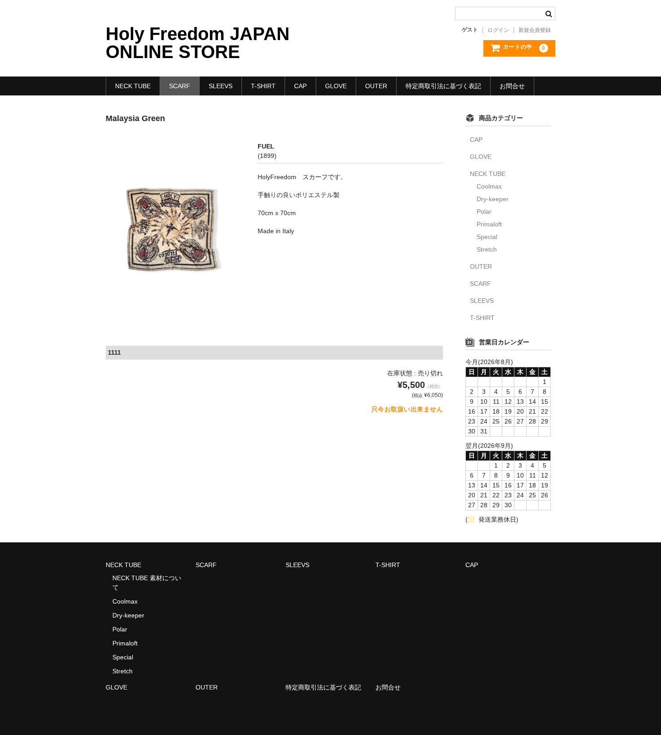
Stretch (487, 249)
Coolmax (489, 186)
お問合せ (512, 86)
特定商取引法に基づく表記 (443, 86)
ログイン (498, 30)
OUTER (376, 86)
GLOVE (336, 86)
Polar (484, 211)
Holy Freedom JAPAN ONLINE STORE (198, 43)
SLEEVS (220, 86)
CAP (300, 86)
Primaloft (489, 224)
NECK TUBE (133, 86)
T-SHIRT (263, 86)
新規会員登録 (534, 30)
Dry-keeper (493, 199)
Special (487, 236)
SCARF (179, 86)
